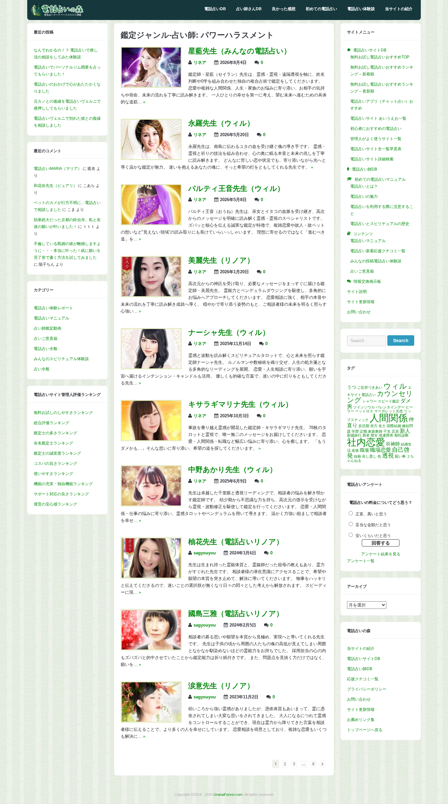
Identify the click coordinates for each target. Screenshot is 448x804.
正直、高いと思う (371, 514)
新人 (405, 431)
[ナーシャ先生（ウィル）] (151, 367)
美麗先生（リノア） (221, 260)
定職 (363, 431)
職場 (364, 450)
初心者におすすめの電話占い (375, 128)
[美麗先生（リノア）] (151, 295)
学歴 (355, 431)
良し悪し (369, 456)
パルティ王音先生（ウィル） (236, 188)
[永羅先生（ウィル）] (151, 157)
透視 (388, 455)
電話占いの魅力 (364, 196)
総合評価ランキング (51, 423)
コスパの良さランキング (55, 463)
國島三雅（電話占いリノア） (235, 613)
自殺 (357, 456)
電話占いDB (215, 9)
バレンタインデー (390, 407)
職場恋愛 (380, 450)
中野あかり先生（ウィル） (232, 469)
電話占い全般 (45, 348)
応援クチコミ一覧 (362, 679)
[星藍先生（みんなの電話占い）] (151, 85)
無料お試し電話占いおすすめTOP (379, 57)
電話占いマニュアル (51, 318)
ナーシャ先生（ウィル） (229, 332)
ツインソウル (364, 407)
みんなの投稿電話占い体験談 (375, 261)
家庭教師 (375, 431)
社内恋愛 (366, 442)
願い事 (400, 456)
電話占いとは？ (364, 186)
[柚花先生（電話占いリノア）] (151, 576)
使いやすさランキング (53, 473)
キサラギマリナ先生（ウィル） (240, 404)
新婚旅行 (354, 435)
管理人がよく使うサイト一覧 (375, 138)
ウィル (395, 386)
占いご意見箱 (45, 338)
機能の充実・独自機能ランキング (63, 484)
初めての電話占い (321, 9)
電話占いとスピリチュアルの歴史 (379, 223)
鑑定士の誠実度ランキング (57, 453)
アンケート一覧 (361, 561)
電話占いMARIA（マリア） (58, 168)
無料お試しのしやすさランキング (63, 412)
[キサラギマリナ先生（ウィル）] (151, 439)
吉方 (373, 426)
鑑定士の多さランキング (55, 433)
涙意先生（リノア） (221, 686)
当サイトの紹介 (399, 9)
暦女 (374, 435)
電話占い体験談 (361, 9)
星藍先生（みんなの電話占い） (239, 51)
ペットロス (364, 411)
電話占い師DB (359, 669)
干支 (387, 431)
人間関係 (389, 417)
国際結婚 (394, 426)
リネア (199, 62)
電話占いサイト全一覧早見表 (375, 149)
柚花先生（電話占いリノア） (235, 542)
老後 (355, 450)
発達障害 (386, 435)
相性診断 (401, 435)
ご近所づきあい (369, 387)
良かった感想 (283, 9)
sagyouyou (204, 553)
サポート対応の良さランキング (61, 494)
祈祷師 (393, 443)
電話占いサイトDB (363, 658)
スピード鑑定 (388, 401)
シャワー (369, 401)
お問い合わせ (359, 312)
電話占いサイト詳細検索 (372, 159)
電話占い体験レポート (53, 308)
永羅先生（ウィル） (221, 123)
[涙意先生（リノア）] (151, 720)
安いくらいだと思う (373, 535)
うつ (351, 387)
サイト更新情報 (361, 301)
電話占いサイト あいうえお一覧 (378, 118)
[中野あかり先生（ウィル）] (151, 504)
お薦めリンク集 (361, 719)
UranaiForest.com (228, 794)
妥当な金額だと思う (373, 525)
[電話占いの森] (57, 14)
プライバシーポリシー (366, 689)
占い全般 (42, 369)
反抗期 (363, 426)
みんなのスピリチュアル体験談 (61, 359)
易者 (366, 435)
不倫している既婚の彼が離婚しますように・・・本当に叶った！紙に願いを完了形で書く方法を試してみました (67, 250)
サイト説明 (357, 291)
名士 (382, 426)
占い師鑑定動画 (47, 328)
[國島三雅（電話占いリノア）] (151, 648)
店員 (395, 431)
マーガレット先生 (388, 411)
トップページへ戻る (364, 730)
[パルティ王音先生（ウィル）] (151, 223)
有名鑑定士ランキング (53, 443)
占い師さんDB (249, 9)
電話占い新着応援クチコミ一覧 (377, 251)
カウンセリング (380, 397)
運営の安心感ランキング (55, 504)
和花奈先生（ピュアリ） (55, 185)
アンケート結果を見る (380, 554)
